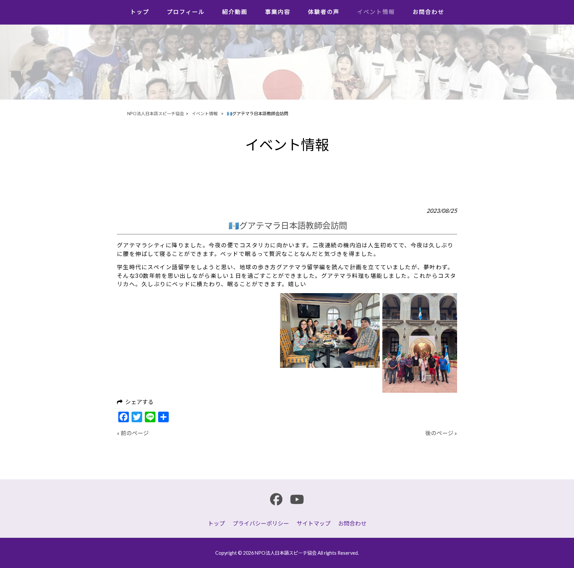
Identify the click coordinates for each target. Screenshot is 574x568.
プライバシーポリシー (261, 523)
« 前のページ (133, 433)
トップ (216, 523)
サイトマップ (314, 523)
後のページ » (441, 433)
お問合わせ (352, 523)
